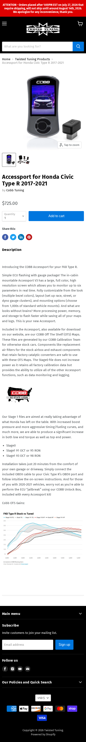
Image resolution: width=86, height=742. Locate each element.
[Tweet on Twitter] (13, 237)
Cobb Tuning (15, 190)
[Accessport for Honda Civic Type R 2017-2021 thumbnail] (9, 159)
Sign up (64, 644)
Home (6, 59)
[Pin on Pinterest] (29, 237)
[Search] (78, 46)
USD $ (41, 697)
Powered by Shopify (43, 734)
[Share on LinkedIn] (21, 237)
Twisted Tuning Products (32, 59)
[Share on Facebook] (5, 237)
